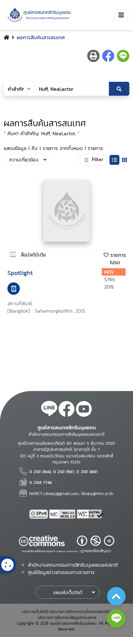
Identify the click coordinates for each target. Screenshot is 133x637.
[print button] (93, 56)
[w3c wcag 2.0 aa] (63, 514)
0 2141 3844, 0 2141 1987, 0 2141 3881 (63, 471)
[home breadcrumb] (6, 37)
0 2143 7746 (40, 482)
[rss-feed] (49, 410)
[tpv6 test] (39, 514)
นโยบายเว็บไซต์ (34, 611)
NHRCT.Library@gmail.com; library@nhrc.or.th (71, 493)
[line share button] (123, 56)
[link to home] (38, 15)
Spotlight (20, 272)
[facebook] (66, 410)
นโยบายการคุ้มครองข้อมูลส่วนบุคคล (67, 617)
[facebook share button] (108, 56)
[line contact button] (116, 618)
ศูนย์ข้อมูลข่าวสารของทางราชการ (61, 572)
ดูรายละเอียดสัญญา (95, 551)
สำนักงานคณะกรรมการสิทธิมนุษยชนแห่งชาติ (73, 564)
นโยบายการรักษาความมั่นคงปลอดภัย (79, 611)
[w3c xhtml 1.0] (90, 514)
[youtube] (84, 410)
